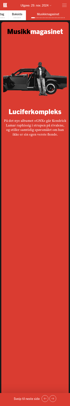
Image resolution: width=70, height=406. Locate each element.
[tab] (17, 15)
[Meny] (64, 5)
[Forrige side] (45, 398)
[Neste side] (52, 398)
